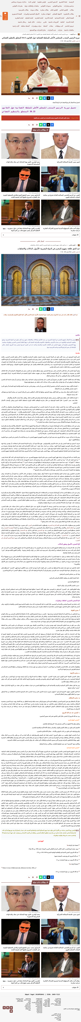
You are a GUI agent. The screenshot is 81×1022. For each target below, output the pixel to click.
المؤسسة (11, 528)
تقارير (29, 1001)
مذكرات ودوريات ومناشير (56, 1003)
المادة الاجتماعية (39, 1006)
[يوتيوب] (4, 1008)
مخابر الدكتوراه (20, 1000)
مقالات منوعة (47, 1006)
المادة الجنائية (39, 1010)
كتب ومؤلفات (28, 1008)
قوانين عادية (58, 1002)
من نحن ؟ (59, 1016)
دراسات (29, 1002)
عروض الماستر (28, 1006)
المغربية (50, 525)
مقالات (48, 998)
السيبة (78, 538)
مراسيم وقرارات (57, 1005)
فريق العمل (58, 1018)
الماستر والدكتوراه (19, 998)
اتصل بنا (59, 1020)
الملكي (68, 528)
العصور (10, 538)
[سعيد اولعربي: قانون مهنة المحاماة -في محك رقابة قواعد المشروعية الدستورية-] (20, 149)
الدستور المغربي (57, 1000)
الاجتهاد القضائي (39, 998)
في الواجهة (72, 34)
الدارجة (54, 525)
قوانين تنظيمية (58, 1001)
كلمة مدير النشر (58, 1017)
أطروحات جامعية (27, 1000)
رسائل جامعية (28, 1005)
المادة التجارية (39, 1008)
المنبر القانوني (39, 1000)
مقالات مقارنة (47, 1002)
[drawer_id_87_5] (79, 16)
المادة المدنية (39, 1012)
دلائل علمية (28, 1003)
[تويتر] (8, 1008)
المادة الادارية (39, 1007)
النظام (71, 528)
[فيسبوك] (11, 1008)
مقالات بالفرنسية (46, 1003)
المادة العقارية (39, 1011)
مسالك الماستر (20, 1001)
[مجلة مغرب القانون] (76, 16)
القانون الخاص (72, 245)
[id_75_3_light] (1, 16)
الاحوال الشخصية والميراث (37, 1002)
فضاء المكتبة (28, 998)
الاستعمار (22, 530)
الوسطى (5, 538)
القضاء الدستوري (38, 1003)
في (2, 538)
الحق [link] (74, 314)
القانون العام (47, 1001)
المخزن (64, 535)
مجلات (29, 1010)
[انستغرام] (11, 1011)
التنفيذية (6, 528)
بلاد (67, 535)
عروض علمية (28, 1007)
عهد (44, 530)
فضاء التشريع (58, 998)
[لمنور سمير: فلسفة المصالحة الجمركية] (60, 149)
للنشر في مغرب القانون (56, 1015)
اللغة (58, 525)
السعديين (39, 530)
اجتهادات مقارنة (39, 1001)
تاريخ (13, 538)
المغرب (30, 525)
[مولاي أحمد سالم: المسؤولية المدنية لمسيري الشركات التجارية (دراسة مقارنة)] (60, 216)
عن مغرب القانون (57, 1013)
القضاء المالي (39, 1005)
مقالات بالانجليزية (46, 1005)
